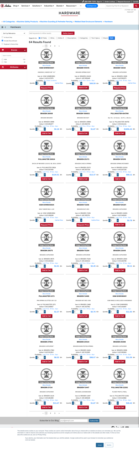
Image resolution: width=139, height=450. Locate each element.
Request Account (124, 2)
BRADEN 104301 (119, 205)
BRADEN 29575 (47, 251)
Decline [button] (109, 445)
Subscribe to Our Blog (49, 420)
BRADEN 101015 (83, 68)
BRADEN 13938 (119, 68)
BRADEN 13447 (83, 387)
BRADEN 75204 (83, 251)
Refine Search (68, 33)
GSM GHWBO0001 (46, 68)
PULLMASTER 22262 (119, 387)
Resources (70, 6)
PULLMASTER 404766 (120, 114)
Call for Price (59, 83)
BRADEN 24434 (83, 342)
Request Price (46, 88)
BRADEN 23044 (119, 251)
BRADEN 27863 (47, 342)
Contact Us (91, 6)
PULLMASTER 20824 (46, 159)
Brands (59, 6)
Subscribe (94, 421)
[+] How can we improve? (130, 11)
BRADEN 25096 (119, 342)
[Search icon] (136, 6)
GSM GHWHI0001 (120, 296)
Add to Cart (83, 88)
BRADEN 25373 (83, 159)
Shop (15, 6)
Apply (111, 38)
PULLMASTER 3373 (47, 296)
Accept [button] (100, 445)
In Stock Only (8, 37)
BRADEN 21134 (46, 387)
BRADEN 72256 (83, 205)
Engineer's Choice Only (11, 44)
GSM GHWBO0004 (46, 205)
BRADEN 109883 (83, 114)
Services (24, 6)
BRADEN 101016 (119, 159)
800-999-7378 (90, 2)
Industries (48, 6)
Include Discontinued (10, 41)
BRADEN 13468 (83, 296)
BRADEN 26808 (46, 114)
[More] (80, 5)
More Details (47, 65)
